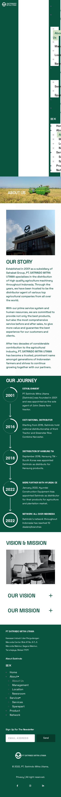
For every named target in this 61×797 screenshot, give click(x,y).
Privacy (20, 777)
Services (17, 702)
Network (15, 715)
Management (20, 685)
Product (15, 710)
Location (17, 689)
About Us (18, 681)
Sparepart (18, 706)
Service (14, 698)
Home (13, 672)
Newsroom (18, 693)
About (13, 676)
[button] (54, 119)
